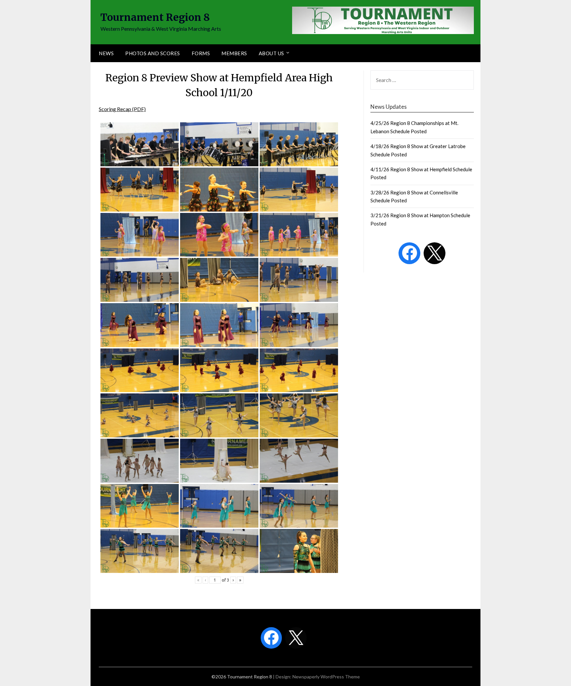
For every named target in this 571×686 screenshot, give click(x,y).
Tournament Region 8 (155, 17)
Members (234, 53)
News (106, 53)
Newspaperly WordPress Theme (326, 676)
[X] (434, 253)
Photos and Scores (152, 53)
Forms (201, 53)
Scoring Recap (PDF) (122, 109)
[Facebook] (409, 253)
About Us (271, 53)
